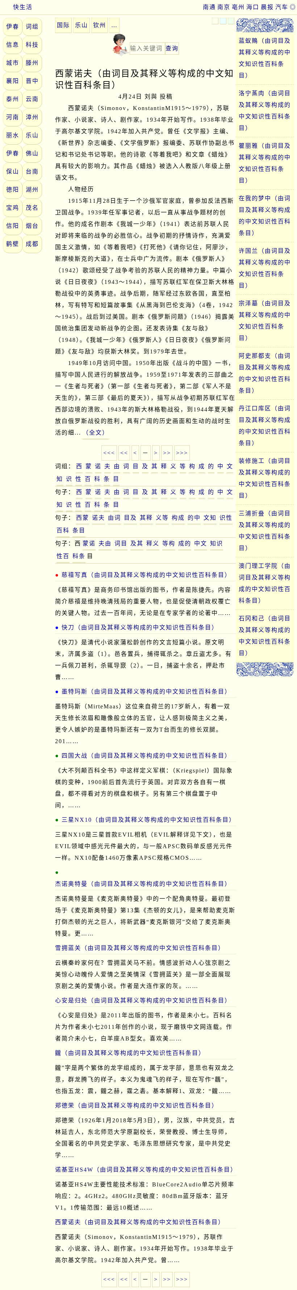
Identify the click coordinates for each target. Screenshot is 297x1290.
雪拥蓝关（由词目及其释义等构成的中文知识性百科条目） (140, 948)
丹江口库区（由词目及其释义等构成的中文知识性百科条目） (265, 425)
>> (167, 453)
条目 (78, 530)
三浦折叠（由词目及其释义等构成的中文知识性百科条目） (265, 530)
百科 (63, 530)
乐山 (32, 135)
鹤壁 (12, 244)
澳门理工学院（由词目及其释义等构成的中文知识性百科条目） (265, 583)
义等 (162, 518)
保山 (12, 171)
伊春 (12, 27)
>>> (182, 453)
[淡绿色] (231, 21)
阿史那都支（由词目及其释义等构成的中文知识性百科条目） (265, 373)
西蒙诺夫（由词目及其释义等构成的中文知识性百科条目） (140, 1222)
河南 (12, 117)
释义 (152, 543)
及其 (136, 543)
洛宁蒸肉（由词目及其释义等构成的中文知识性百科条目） (265, 110)
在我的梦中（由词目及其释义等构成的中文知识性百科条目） (265, 215)
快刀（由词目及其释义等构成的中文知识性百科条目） (140, 627)
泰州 (12, 99)
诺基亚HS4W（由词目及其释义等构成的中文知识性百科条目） (145, 1170)
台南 (32, 171)
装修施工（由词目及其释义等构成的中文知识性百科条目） (265, 478)
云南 (32, 99)
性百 (63, 556)
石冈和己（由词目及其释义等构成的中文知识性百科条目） (265, 635)
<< (124, 453)
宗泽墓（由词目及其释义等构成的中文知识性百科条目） (265, 320)
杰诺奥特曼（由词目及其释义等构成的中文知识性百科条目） (143, 884)
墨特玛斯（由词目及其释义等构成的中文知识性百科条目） (146, 691)
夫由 (105, 543)
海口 (252, 7)
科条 (78, 556)
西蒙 (82, 518)
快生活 (23, 7)
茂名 (32, 208)
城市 (12, 63)
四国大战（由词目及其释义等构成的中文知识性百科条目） (146, 756)
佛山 (32, 153)
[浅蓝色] (223, 21)
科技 (32, 45)
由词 (114, 518)
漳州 (32, 117)
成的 (184, 543)
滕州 (32, 63)
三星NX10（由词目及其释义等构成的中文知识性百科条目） (148, 820)
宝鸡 (12, 208)
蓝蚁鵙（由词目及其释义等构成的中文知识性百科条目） (265, 58)
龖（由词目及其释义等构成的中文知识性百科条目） (130, 1053)
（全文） (96, 433)
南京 (223, 7)
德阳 (12, 190)
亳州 (238, 7)
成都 (32, 244)
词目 (120, 543)
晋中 (32, 81)
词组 (32, 27)
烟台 (32, 226)
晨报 (267, 7)
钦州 (99, 25)
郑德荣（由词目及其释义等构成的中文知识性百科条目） (136, 1105)
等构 (168, 543)
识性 (226, 518)
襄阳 (12, 81)
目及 (130, 518)
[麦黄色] (215, 21)
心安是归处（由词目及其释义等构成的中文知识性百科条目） (143, 1000)
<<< (109, 453)
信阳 (12, 226)
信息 (12, 45)
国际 (63, 25)
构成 (178, 518)
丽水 (12, 135)
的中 (194, 518)
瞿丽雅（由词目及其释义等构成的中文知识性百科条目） (265, 163)
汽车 (281, 7)
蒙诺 (89, 543)
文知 (210, 518)
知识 (216, 543)
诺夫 (98, 518)
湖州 (32, 190)
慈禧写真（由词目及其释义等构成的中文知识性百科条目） (146, 575)
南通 (209, 7)
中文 (200, 543)
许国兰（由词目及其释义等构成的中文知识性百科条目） (265, 268)
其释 (146, 518)
